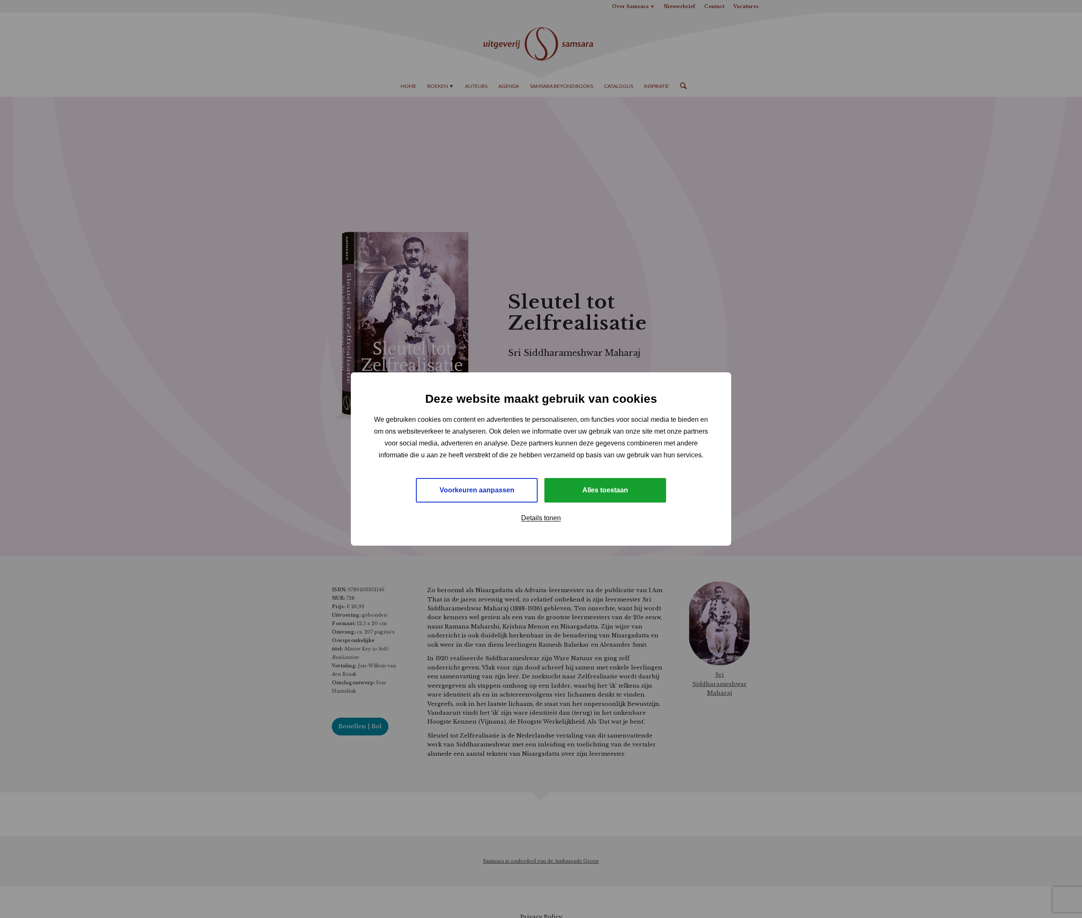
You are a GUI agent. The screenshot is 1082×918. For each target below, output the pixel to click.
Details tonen (541, 518)
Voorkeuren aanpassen (477, 490)
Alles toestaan (605, 490)
